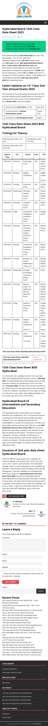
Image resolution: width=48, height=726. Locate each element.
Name (4, 554)
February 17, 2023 (10, 37)
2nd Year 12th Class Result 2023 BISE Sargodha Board (22, 625)
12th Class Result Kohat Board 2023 (15, 620)
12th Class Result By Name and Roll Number (17, 697)
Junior (21, 37)
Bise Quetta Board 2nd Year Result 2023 (16, 642)
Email (4, 561)
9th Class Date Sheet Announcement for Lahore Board (22, 610)
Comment (5, 538)
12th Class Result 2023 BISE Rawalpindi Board (18, 630)
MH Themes (37, 724)
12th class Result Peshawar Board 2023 (16, 623)
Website (5, 567)
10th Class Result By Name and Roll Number (17, 703)
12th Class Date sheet (16, 496)
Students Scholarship (9, 669)
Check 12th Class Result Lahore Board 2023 (18, 613)
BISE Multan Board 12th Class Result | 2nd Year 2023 (21, 655)
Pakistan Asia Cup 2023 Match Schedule (16, 637)
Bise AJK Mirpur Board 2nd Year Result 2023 (18, 645)
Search (4, 587)
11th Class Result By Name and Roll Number (17, 693)
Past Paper (6, 714)
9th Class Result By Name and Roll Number (16, 700)
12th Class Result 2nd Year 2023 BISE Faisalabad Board (22, 650)
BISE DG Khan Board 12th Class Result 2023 (18, 628)
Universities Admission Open (12, 672)
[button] (44, 22)
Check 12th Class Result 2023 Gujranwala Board (19, 615)
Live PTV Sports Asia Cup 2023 (13, 640)
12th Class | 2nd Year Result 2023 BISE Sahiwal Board (21, 652)
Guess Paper (6, 717)
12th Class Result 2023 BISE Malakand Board (18, 647)
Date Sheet (6, 683)
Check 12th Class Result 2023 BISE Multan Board (20, 618)
